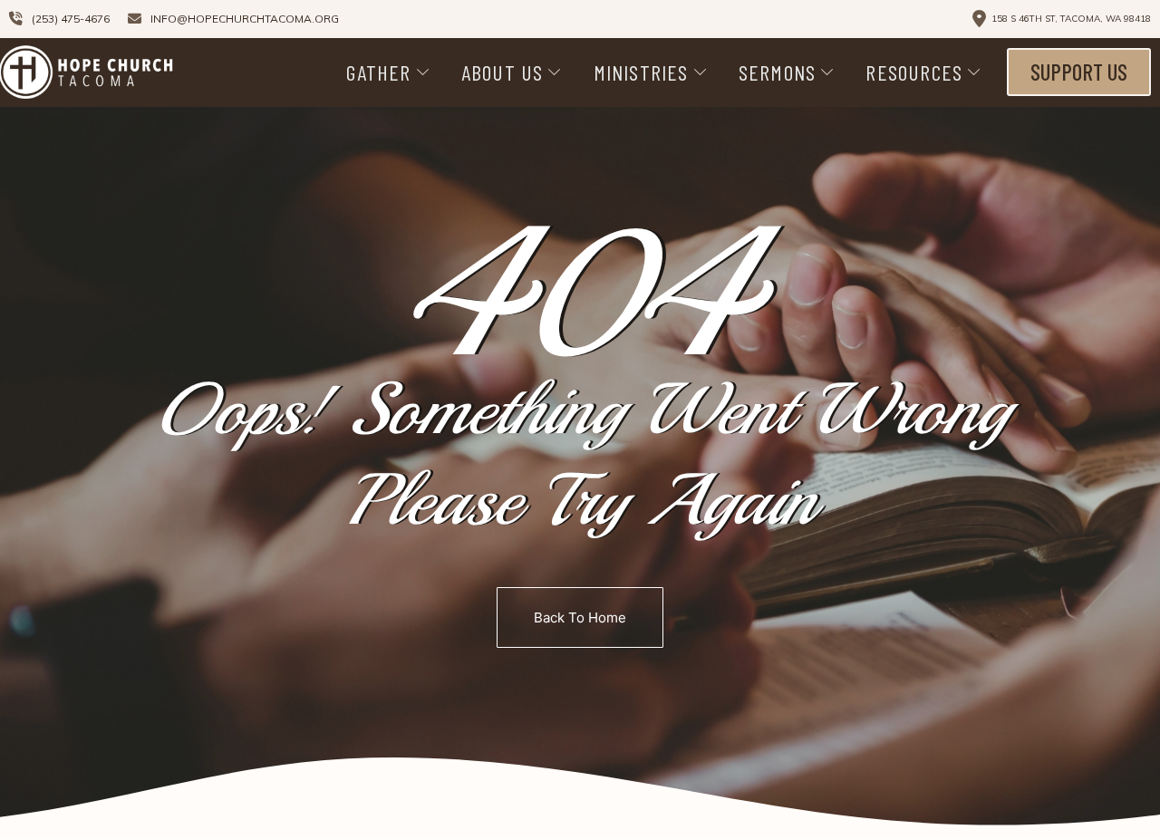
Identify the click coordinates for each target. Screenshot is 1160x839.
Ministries (641, 72)
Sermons (777, 72)
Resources (913, 72)
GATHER (378, 72)
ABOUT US (502, 72)
